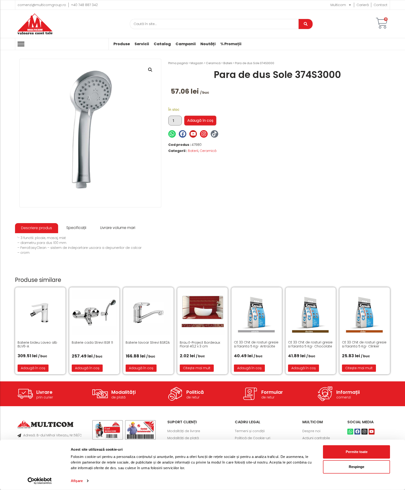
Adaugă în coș (200, 120)
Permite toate (357, 452)
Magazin (197, 63)
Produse (121, 44)
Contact (380, 5)
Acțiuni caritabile (316, 438)
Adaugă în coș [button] (33, 368)
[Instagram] (203, 134)
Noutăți (208, 44)
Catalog (162, 44)
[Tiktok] (214, 134)
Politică (195, 392)
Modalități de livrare (183, 431)
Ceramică (213, 63)
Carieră (362, 5)
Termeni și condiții (250, 431)
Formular (272, 392)
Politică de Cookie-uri (252, 438)
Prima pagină (178, 63)
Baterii (227, 63)
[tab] (36, 228)
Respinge (356, 467)
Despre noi (311, 431)
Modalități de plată (183, 438)
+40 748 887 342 (84, 5)
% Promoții (230, 44)
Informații (348, 392)
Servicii (142, 44)
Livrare (44, 392)
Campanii (186, 44)
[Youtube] (193, 134)
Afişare (77, 481)
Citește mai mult (196, 368)
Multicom (338, 5)
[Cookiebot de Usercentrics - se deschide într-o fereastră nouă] (39, 480)
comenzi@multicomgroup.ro (42, 5)
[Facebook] (182, 134)
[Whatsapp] (172, 134)
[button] (150, 70)
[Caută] (306, 24)
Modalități (123, 392)
